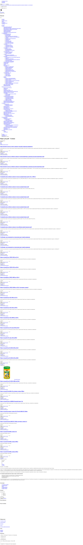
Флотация (5, 89)
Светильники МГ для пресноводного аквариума (13, 59)
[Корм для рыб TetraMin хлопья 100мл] (1, 439)
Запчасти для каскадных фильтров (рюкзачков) (12, 80)
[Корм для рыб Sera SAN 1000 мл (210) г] (1, 315)
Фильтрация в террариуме (7, 123)
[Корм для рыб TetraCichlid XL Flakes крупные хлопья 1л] (1, 419)
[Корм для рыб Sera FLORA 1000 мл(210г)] (7, 379)
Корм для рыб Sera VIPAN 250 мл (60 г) (9, 267)
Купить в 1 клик (5, 151)
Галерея (1, 531)
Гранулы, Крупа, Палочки (9, 69)
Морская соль (6, 88)
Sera (4, 494)
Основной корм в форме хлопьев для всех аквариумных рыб (14, 186)
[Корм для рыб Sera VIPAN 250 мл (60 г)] (1, 265)
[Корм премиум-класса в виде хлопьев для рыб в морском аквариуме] (1, 144)
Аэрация (7, 37)
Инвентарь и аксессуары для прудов (9, 113)
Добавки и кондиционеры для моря (11, 93)
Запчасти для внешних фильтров (10, 78)
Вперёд (3, 464)
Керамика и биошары (9, 52)
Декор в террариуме (7, 124)
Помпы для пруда (6, 106)
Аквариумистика (4, 20)
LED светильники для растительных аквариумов (13, 57)
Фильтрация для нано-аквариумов (11, 38)
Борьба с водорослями (9, 110)
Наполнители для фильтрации (8, 51)
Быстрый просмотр (5, 144)
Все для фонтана (6, 107)
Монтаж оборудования (7, 31)
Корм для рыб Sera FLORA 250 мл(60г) (9, 357)
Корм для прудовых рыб (7, 112)
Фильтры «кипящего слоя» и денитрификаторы (11, 91)
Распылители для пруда (9, 105)
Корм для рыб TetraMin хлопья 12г (8, 431)
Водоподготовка (8, 35)
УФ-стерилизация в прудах (9, 116)
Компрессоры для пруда (9, 104)
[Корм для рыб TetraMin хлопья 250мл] (1, 449)
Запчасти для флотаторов (9, 83)
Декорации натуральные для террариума (12, 126)
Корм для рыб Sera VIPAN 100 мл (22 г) (9, 257)
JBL (1, 142)
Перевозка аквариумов (7, 30)
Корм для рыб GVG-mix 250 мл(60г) (8, 337)
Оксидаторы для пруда (9, 115)
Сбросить (4, 498)
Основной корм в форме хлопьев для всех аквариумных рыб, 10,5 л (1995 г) (18, 176)
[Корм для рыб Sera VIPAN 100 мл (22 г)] (1, 255)
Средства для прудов (7, 109)
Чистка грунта (8, 74)
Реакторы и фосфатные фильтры (8, 102)
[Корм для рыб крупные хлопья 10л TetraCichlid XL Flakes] (1, 409)
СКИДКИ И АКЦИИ (5, 484)
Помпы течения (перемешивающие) (9, 101)
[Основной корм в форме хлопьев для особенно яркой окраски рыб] (1, 225)
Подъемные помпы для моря (8, 100)
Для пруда (3, 22)
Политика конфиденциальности (5, 526)
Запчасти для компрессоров (10, 81)
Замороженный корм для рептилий (9, 122)
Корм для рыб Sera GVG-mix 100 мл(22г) (9, 327)
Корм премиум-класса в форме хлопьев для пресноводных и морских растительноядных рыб (22, 156)
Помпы (5, 64)
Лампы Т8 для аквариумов (9, 58)
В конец (3, 465)
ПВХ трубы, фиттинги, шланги (8, 84)
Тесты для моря (8, 94)
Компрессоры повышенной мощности (11, 55)
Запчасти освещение (9, 82)
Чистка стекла (8, 73)
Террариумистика (4, 117)
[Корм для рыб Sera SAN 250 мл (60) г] (1, 305)
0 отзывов (1, 153)
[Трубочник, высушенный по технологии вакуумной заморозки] (1, 235)
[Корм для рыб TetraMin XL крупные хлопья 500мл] (1, 389)
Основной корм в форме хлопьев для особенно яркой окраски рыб (16, 227)
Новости (1, 530)
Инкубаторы (6, 128)
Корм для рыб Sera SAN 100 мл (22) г (9, 297)
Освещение (5, 56)
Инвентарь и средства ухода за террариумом (10, 127)
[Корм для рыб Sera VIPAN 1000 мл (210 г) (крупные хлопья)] (1, 285)
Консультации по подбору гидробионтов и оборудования (12, 28)
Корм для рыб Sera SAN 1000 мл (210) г (9, 317)
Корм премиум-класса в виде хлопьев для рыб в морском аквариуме (16, 146)
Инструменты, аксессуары (9, 43)
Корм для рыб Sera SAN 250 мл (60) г (9, 307)
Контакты (3, 2)
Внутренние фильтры (9, 49)
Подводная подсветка (9, 60)
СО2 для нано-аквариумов (9, 42)
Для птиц (3, 23)
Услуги (1, 525)
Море (3, 21)
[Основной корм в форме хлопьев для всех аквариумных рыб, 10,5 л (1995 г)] (1, 174)
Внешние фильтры (8, 48)
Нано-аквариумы (8, 34)
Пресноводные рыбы (7, 85)
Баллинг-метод (8, 95)
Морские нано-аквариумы (8, 87)
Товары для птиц (4, 488)
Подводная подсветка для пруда (8, 108)
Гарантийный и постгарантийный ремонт (10, 32)
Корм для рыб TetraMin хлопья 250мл (9, 451)
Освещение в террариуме (7, 118)
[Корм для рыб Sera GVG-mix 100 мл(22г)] (1, 325)
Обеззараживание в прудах (8, 114)
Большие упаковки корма (9, 67)
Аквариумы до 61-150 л (9, 45)
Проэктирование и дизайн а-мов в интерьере (10, 29)
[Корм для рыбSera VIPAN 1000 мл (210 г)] (1, 275)
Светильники (8, 119)
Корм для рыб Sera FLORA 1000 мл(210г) (10, 381)
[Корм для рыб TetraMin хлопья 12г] (1, 429)
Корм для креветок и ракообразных (11, 71)
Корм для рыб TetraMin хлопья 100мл (9, 441)
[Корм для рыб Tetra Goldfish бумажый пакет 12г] (1, 399)
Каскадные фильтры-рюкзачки (10, 50)
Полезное (3, 1)
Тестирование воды (8, 41)
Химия (5, 76)
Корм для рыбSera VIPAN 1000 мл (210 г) (9, 277)
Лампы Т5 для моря (8, 99)
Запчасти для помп (8, 79)
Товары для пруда (4, 487)
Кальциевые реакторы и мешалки (9, 92)
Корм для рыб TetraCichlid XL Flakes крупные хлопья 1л (13, 421)
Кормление (5, 65)
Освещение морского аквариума (8, 96)
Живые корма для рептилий (8, 129)
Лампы (5, 131)
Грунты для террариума (9, 125)
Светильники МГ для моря (9, 98)
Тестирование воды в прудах (8, 111)
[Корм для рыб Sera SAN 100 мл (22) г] (1, 295)
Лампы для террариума (9, 120)
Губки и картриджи (8, 53)
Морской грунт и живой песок (8, 90)
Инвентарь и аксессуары (7, 72)
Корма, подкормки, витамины (8, 121)
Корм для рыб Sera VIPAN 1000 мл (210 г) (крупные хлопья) (14, 287)
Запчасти (5, 77)
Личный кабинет (2, 522)
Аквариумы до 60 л (8, 44)
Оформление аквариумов (7, 27)
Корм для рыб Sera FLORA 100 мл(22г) (9, 347)
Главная (3, 19)
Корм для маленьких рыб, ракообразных (11, 36)
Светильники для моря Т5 (9, 97)
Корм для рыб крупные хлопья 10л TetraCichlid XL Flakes (13, 411)
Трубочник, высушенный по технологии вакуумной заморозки (15, 237)
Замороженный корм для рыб (10, 70)
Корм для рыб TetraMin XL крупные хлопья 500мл (12, 391)
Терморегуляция (8, 39)
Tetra (4, 495)
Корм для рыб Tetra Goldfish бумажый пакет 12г (11, 401)
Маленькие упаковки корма (10, 66)
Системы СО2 (6, 63)
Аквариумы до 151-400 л (9, 46)
